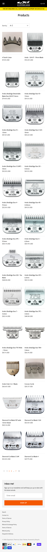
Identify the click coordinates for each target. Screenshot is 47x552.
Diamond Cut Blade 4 (31, 456)
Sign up (23, 503)
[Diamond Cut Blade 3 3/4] (35, 405)
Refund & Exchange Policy (9, 524)
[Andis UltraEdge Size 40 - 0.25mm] (35, 187)
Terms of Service (6, 518)
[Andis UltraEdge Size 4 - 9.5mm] (12, 187)
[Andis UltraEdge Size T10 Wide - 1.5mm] (12, 332)
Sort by (4, 26)
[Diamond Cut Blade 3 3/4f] (12, 441)
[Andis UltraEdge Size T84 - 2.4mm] (35, 332)
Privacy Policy (6, 521)
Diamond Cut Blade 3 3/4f (10, 456)
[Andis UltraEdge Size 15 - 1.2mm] (12, 114)
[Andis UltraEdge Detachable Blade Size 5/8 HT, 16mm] (12, 78)
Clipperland (10, 539)
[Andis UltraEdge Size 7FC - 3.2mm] (35, 296)
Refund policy (6, 531)
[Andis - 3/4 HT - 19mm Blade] (35, 42)
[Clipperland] (23, 3)
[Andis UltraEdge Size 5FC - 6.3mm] (35, 260)
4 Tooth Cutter (7, 57)
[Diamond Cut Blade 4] (35, 441)
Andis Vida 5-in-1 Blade (9, 384)
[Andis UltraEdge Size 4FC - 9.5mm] (12, 223)
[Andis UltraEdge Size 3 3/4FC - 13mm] (12, 151)
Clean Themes (23, 539)
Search (4, 512)
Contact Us (5, 515)
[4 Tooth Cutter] (12, 42)
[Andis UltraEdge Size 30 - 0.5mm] (35, 151)
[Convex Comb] (35, 368)
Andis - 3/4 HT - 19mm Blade (34, 57)
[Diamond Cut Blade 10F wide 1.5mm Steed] (12, 405)
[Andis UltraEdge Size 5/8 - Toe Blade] (12, 260)
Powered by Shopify (33, 539)
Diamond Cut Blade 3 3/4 (33, 420)
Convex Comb (29, 384)
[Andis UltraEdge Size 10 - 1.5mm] (35, 78)
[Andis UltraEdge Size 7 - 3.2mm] (12, 296)
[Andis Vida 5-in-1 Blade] (12, 368)
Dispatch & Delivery (7, 534)
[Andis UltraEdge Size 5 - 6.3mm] (35, 223)
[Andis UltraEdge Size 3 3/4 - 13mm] (35, 114)
